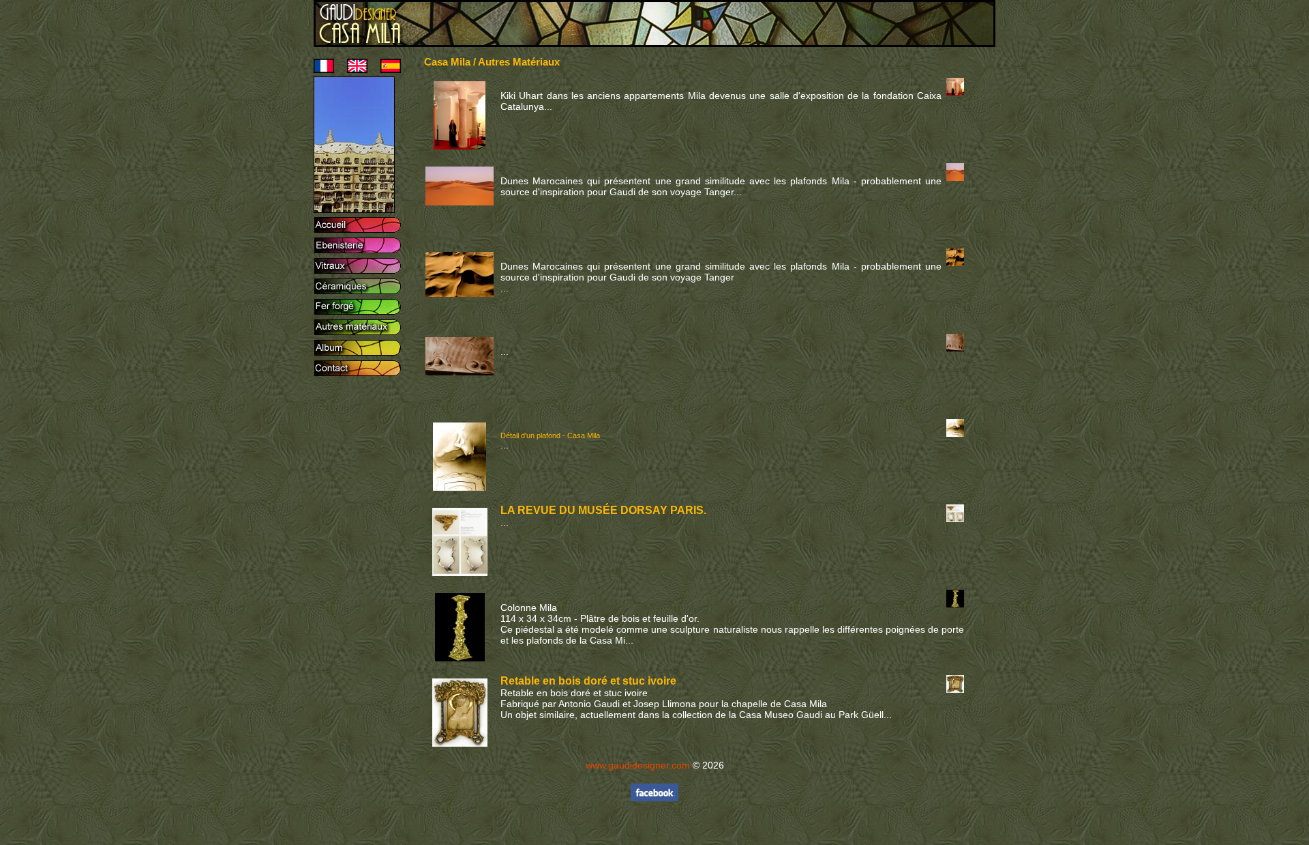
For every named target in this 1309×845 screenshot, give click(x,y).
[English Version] (352, 69)
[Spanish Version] (385, 69)
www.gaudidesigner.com (638, 765)
